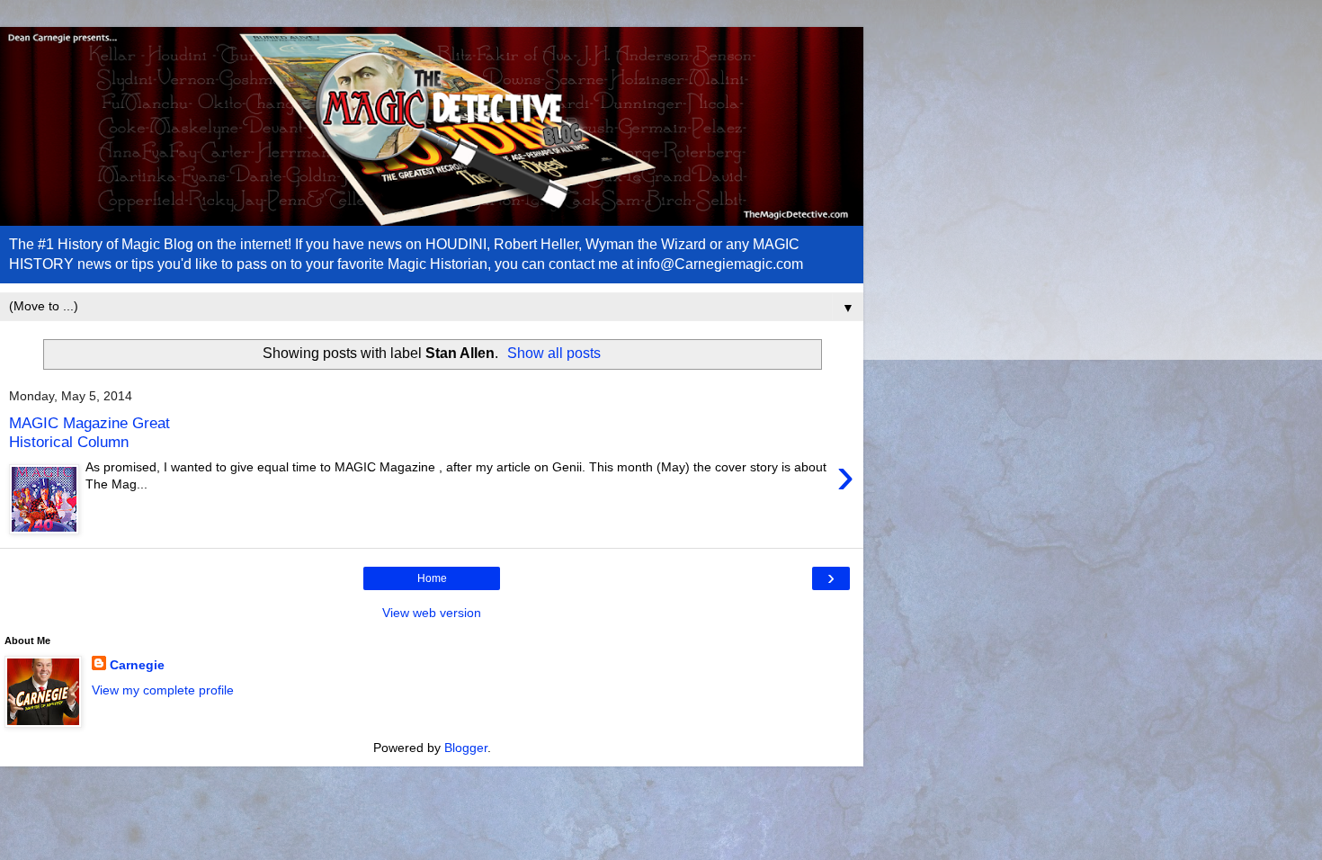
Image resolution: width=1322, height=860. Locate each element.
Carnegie (137, 665)
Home (432, 578)
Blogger (465, 747)
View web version (431, 612)
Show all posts (554, 353)
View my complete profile (163, 690)
